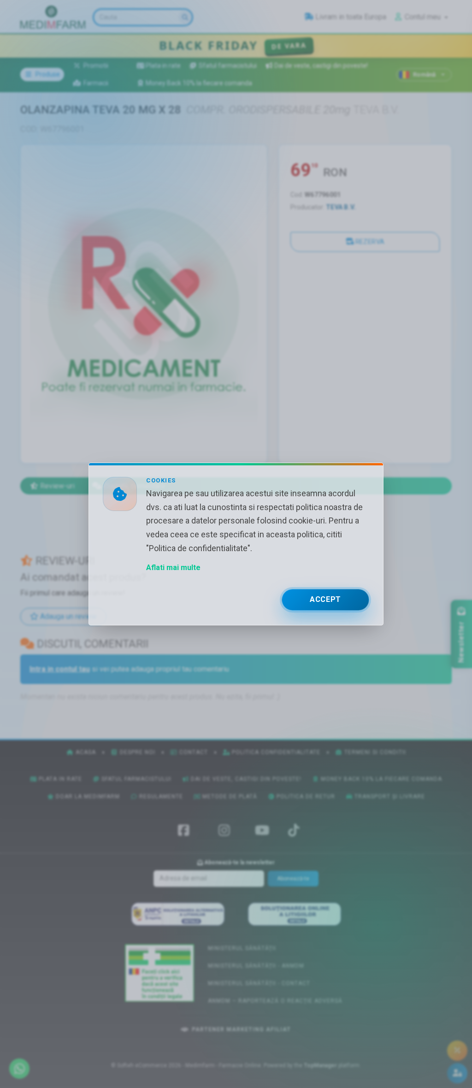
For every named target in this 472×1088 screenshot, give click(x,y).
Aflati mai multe (173, 567)
